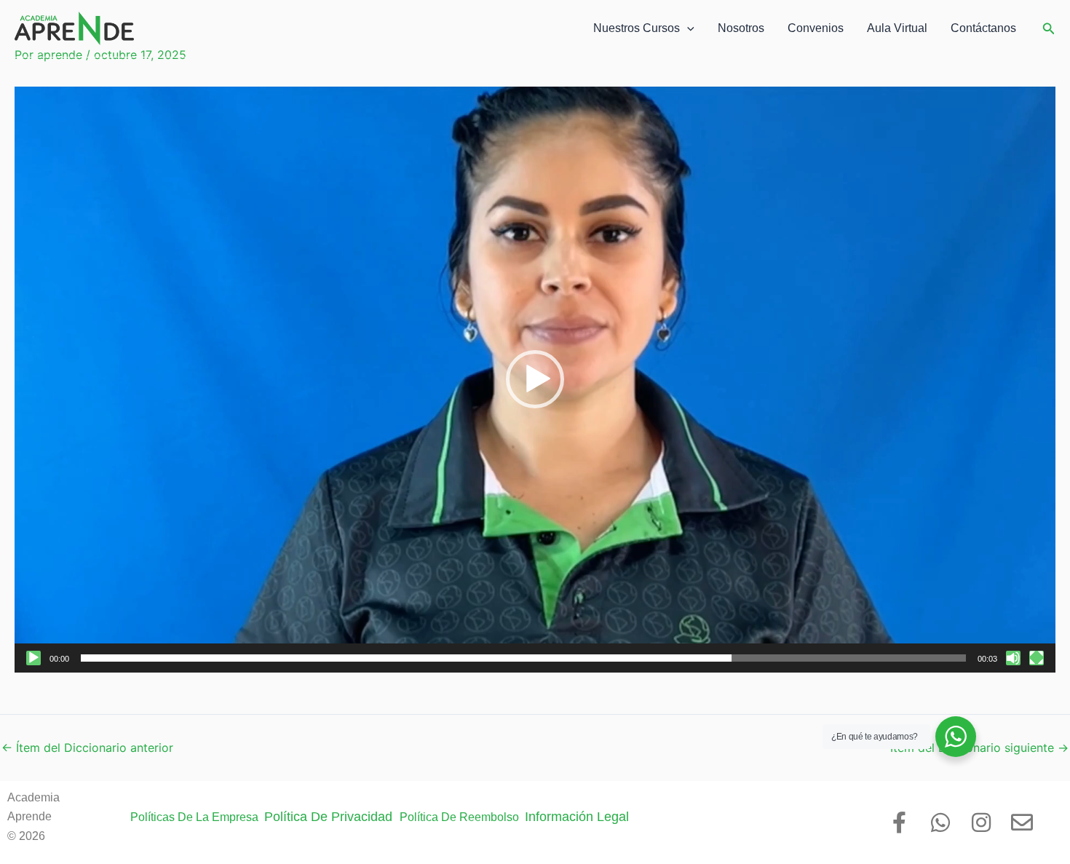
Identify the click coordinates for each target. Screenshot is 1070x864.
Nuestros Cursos (636, 28)
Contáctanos (983, 28)
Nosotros (741, 28)
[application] (535, 379)
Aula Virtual (897, 28)
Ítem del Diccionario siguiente (979, 747)
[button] (687, 28)
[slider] (523, 658)
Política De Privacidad (332, 816)
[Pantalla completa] (1036, 658)
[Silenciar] (1013, 658)
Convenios (816, 28)
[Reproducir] (33, 658)
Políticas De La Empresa (197, 817)
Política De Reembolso (462, 817)
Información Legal (586, 816)
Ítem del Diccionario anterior (87, 747)
